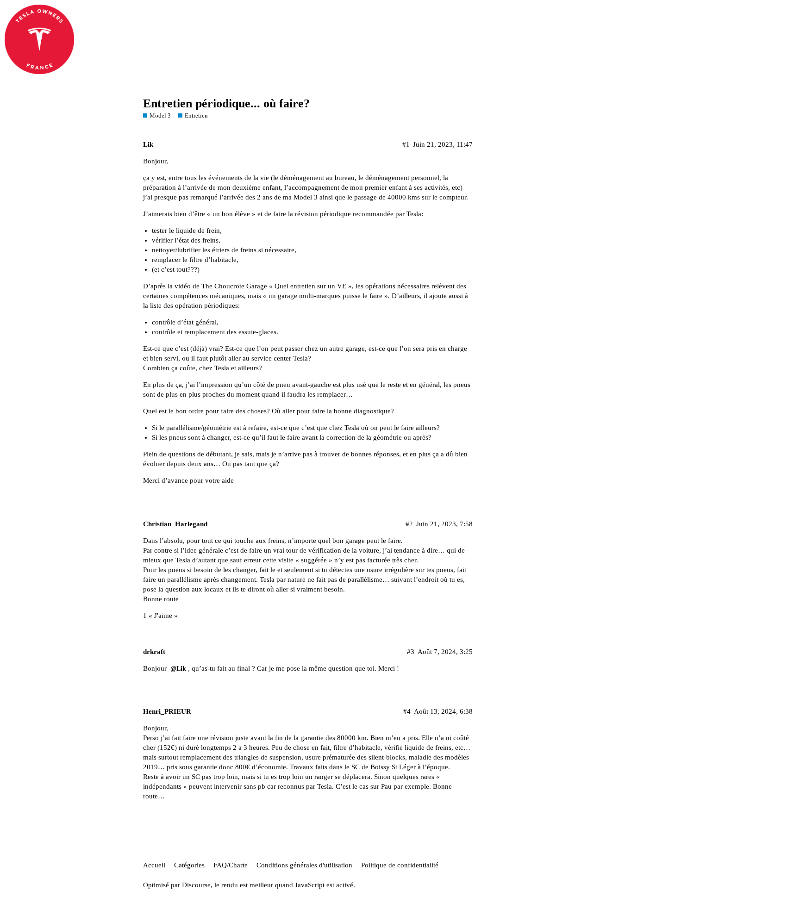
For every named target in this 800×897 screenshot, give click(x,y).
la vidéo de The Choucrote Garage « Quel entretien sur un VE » (260, 286)
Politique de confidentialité (399, 865)
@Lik (178, 668)
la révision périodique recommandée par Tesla (354, 214)
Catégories (189, 865)
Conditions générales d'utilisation (304, 865)
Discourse (196, 885)
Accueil (154, 865)
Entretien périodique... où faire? (226, 103)
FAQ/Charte (230, 865)
